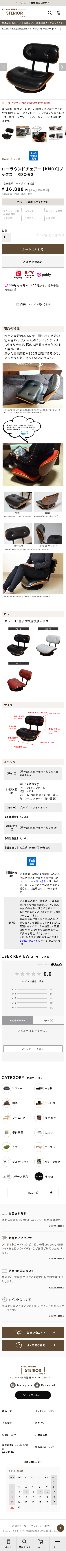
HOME (5, 28)
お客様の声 (17, 1020)
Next (62, 67)
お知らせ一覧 (19, 1525)
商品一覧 (33, 1192)
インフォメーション (45, 1410)
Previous (3, 67)
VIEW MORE (56, 1226)
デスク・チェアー (19, 28)
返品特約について (44, 1447)
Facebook (48, 1385)
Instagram (24, 1385)
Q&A (48, 1020)
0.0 (48, 973)
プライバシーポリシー (42, 1525)
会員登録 (7, 1422)
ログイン (40, 1422)
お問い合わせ (41, 881)
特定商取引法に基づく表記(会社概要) (15, 1449)
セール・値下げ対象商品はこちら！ (33, 2)
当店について (9, 1435)
